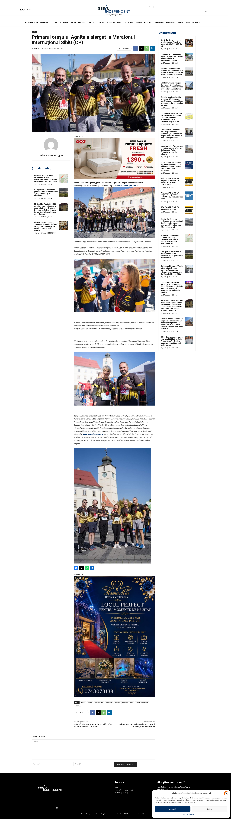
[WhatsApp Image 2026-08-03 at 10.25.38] (114, 158)
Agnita (83, 702)
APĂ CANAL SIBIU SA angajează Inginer (170, 208)
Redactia (37, 48)
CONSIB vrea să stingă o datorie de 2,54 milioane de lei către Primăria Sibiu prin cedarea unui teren (172, 86)
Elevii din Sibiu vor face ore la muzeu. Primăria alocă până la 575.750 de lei (171, 43)
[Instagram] (153, 7)
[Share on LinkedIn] (92, 568)
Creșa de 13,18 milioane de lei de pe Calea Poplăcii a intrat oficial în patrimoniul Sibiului (172, 57)
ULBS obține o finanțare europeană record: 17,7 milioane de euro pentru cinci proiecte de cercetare (171, 166)
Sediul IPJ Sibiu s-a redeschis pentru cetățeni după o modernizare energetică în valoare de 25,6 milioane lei (172, 223)
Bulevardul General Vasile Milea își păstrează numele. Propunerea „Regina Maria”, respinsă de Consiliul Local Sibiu (172, 270)
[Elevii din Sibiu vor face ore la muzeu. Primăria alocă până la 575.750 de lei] (189, 43)
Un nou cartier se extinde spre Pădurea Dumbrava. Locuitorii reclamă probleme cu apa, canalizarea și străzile (171, 117)
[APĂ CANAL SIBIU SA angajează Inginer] (189, 210)
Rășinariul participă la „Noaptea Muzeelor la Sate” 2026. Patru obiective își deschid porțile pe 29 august (46, 226)
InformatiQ (140, 814)
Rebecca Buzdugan (51, 155)
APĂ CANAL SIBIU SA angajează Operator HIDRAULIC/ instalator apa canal (172, 196)
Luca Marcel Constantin (93, 434)
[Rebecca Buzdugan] (51, 145)
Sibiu (131, 702)
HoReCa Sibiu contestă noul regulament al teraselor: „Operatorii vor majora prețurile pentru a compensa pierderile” (171, 134)
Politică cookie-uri (189, 814)
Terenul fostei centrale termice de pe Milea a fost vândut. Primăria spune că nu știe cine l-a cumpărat (172, 72)
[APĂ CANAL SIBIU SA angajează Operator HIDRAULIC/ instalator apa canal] (189, 195)
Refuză (209, 809)
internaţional (99, 702)
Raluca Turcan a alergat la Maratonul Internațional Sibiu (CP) (137, 725)
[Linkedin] (152, 48)
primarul (125, 702)
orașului (117, 702)
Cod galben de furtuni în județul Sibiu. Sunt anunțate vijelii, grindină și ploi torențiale (46, 193)
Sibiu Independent (142, 702)
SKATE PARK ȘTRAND (127, 186)
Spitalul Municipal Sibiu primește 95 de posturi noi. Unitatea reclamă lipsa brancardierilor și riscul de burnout (172, 101)
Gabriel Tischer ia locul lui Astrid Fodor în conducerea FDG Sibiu (93, 725)
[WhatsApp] (146, 48)
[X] (141, 48)
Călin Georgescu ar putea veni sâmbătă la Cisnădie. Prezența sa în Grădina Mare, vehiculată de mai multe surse (172, 341)
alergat (90, 702)
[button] (226, 793)
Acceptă (172, 809)
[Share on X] (81, 568)
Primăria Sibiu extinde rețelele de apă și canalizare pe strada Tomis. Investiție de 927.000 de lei (46, 178)
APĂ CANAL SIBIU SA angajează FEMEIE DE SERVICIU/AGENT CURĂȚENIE (170, 182)
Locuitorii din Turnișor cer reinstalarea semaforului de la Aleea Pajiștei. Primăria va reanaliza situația (172, 150)
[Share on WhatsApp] (87, 568)
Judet (34, 31)
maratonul (109, 702)
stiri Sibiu (78, 706)
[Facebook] (149, 7)
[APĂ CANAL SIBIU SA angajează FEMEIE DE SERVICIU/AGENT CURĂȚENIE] (189, 181)
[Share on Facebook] (76, 568)
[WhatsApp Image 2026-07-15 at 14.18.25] (114, 636)
